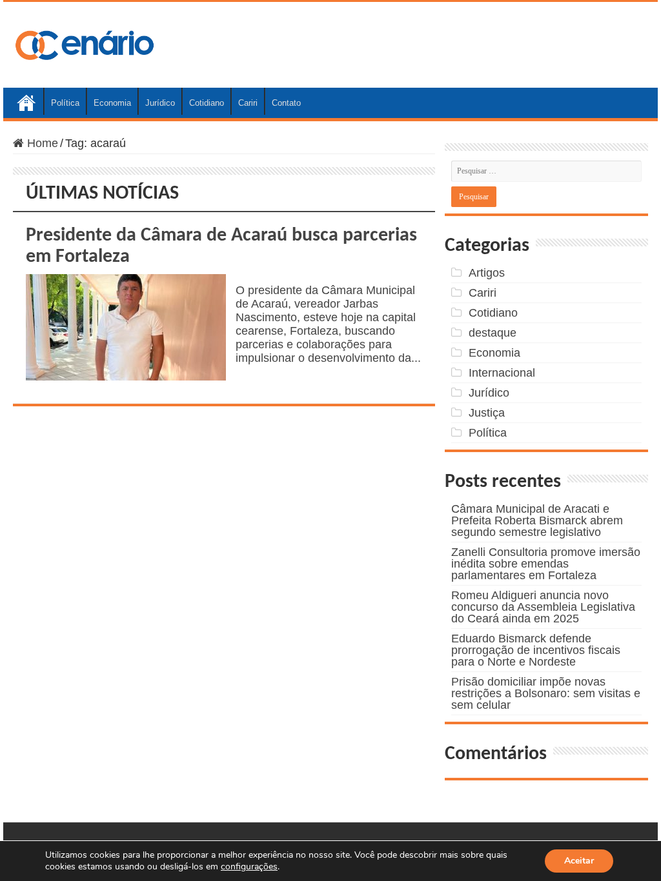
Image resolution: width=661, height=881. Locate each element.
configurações (249, 867)
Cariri (248, 103)
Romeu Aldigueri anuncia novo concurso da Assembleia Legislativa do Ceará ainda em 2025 (543, 607)
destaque (492, 332)
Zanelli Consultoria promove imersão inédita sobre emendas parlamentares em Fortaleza (545, 564)
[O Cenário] (86, 42)
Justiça (487, 412)
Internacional (502, 372)
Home (26, 101)
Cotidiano (206, 103)
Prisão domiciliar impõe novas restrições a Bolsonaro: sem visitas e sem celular (545, 693)
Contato (286, 103)
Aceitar (579, 861)
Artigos (487, 272)
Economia (112, 103)
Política (65, 103)
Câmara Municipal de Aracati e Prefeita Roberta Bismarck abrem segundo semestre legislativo (537, 520)
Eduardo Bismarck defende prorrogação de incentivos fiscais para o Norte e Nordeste (535, 650)
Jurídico (160, 103)
